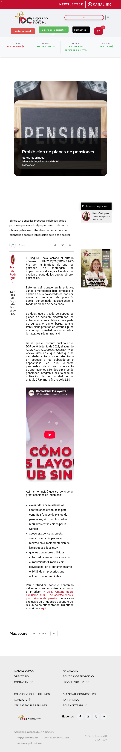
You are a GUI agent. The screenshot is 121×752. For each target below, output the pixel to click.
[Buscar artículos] (84, 17)
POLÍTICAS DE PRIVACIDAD (78, 676)
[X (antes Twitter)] (96, 716)
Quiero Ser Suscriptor (54, 29)
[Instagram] (88, 716)
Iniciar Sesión (22, 31)
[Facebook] (80, 716)
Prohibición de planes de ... (97, 206)
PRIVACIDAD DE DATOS (76, 682)
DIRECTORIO (21, 676)
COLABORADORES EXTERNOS (32, 694)
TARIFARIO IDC (71, 699)
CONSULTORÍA (22, 699)
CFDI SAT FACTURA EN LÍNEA (30, 705)
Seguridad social (39, 633)
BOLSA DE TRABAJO (75, 705)
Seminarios (80, 29)
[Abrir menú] (107, 17)
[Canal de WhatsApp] (100, 4)
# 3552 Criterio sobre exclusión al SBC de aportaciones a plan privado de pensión (50, 595)
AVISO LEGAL (70, 670)
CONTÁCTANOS (23, 682)
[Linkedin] (104, 716)
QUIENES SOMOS (24, 670)
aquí (43, 608)
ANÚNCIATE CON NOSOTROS (80, 694)
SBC (54, 633)
